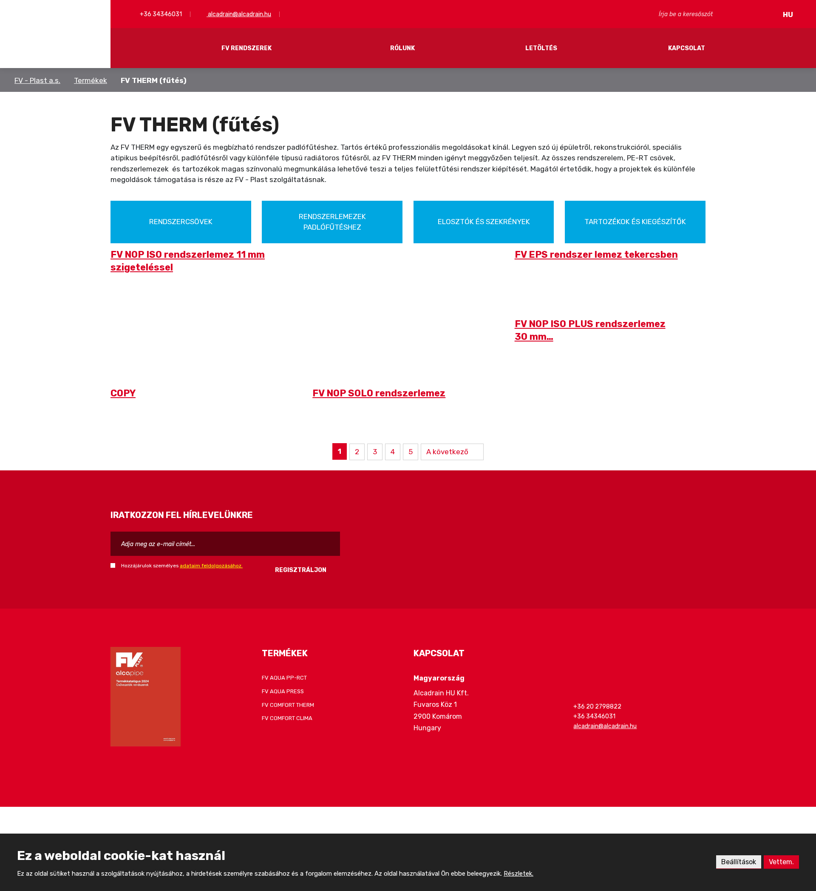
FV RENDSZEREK (246, 48)
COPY (123, 393)
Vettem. (781, 862)
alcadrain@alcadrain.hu (239, 14)
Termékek (90, 80)
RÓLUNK (402, 48)
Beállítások (738, 862)
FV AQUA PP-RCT (284, 678)
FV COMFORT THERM (288, 705)
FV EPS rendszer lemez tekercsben (596, 254)
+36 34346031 (160, 14)
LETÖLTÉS (541, 48)
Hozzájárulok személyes (182, 566)
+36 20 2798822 (597, 706)
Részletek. (518, 873)
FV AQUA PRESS (283, 691)
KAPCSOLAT (686, 48)
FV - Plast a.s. (37, 80)
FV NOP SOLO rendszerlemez (378, 393)
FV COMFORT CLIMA (287, 718)
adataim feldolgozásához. (211, 566)
